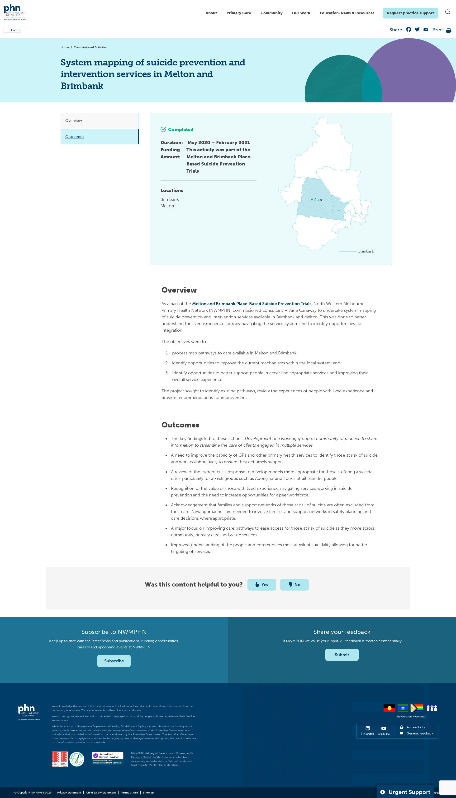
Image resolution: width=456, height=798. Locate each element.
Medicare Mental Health (145, 757)
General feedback (419, 733)
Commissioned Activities (90, 47)
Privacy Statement (69, 792)
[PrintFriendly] (449, 30)
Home (65, 47)
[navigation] (319, 12)
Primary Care (239, 13)
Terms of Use (129, 792)
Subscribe (114, 661)
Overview (76, 120)
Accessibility (415, 727)
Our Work (301, 13)
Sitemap (148, 792)
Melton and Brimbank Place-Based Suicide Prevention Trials (251, 303)
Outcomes (77, 136)
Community (272, 13)
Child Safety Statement (101, 792)
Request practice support (410, 13)
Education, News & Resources (347, 13)
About (211, 13)
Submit (342, 654)
